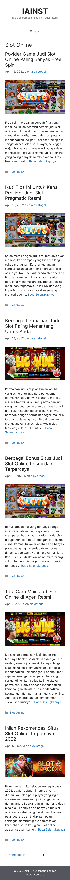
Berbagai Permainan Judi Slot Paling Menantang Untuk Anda (32, 326)
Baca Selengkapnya (42, 161)
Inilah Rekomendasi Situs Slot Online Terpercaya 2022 (32, 733)
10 (39, 855)
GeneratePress (35, 874)
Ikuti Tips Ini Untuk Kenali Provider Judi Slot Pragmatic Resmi (32, 192)
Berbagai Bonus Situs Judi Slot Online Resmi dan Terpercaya (33, 463)
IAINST (35, 11)
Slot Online (17, 172)
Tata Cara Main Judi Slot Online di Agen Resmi (31, 594)
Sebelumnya (15, 855)
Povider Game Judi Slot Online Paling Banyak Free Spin (33, 59)
